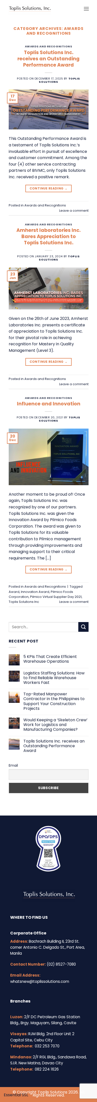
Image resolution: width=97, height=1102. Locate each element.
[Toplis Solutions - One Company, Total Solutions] (43, 8)
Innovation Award (35, 592)
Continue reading (49, 188)
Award (14, 592)
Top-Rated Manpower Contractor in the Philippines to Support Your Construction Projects (54, 701)
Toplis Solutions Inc (24, 602)
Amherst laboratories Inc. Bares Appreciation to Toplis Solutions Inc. (48, 236)
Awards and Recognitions (48, 46)
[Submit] (83, 627)
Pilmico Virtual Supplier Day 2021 (56, 597)
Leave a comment (74, 210)
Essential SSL (16, 1095)
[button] (86, 8)
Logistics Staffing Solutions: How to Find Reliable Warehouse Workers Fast (54, 678)
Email (13, 765)
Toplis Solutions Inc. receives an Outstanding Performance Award (48, 58)
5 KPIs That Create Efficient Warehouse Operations (50, 659)
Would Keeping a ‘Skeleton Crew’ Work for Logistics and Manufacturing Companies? (55, 725)
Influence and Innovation (48, 403)
